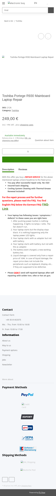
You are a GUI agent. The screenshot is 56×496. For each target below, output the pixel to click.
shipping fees (26, 486)
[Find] (51, 10)
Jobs (4, 359)
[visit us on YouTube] (11, 479)
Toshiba (15, 110)
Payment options (9, 350)
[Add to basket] (4, 29)
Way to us (6, 345)
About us (6, 340)
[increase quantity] (51, 151)
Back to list (8, 21)
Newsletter (7, 364)
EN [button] (35, 3)
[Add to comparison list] (41, 36)
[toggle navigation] (3, 2)
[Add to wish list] (48, 36)
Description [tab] (8, 169)
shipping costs (26, 124)
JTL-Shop (42, 492)
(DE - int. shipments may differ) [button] (16, 139)
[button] (43, 3)
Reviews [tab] (22, 169)
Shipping (6, 355)
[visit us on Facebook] (5, 479)
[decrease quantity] (5, 151)
